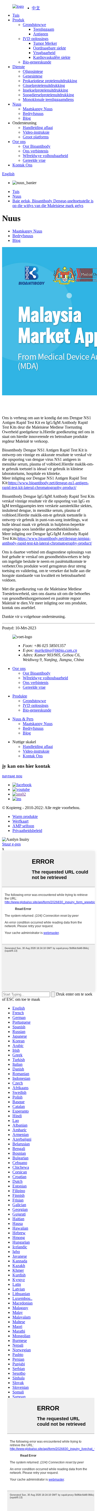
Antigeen (40, 34)
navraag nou (12, 776)
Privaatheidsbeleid (27, 830)
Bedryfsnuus (33, 113)
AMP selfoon (23, 826)
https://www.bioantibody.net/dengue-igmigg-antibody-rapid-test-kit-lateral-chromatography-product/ (47, 540)
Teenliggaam (43, 29)
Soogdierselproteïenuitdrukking (48, 95)
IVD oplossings (35, 38)
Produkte (19, 696)
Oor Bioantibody (36, 146)
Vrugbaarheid (44, 52)
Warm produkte (25, 816)
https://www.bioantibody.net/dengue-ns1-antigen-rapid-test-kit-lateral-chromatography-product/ (45, 485)
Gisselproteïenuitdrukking (44, 85)
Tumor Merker (45, 43)
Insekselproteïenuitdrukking (45, 90)
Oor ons (19, 141)
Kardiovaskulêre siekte (51, 57)
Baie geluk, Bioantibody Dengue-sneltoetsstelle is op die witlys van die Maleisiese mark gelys (52, 203)
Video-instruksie (36, 132)
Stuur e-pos (11, 844)
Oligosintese (33, 71)
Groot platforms (36, 137)
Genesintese (32, 76)
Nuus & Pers (22, 719)
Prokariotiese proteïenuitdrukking (50, 81)
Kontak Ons (22, 165)
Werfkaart (20, 821)
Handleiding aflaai (38, 127)
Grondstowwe (34, 24)
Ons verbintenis (35, 151)
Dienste (18, 66)
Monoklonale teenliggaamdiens (48, 99)
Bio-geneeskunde (37, 62)
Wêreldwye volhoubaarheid (45, 155)
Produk (18, 20)
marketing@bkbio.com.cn (56, 650)
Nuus (16, 104)
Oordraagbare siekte (49, 48)
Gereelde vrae (34, 160)
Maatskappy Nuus (38, 109)
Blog (27, 118)
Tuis (15, 15)
